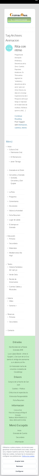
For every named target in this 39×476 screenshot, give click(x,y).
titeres (24, 128)
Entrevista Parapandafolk (18, 396)
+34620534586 (20, 20)
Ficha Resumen (14, 215)
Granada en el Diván (16, 170)
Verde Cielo (13, 275)
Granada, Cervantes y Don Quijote (17, 180)
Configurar (19, 471)
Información (19, 442)
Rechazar (19, 466)
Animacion (22, 125)
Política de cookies (28, 456)
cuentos (18, 128)
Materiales (13, 248)
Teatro (10, 264)
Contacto (11, 330)
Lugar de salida (14, 220)
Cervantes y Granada (16, 175)
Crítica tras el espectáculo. (18, 392)
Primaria (12, 239)
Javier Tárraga (16, 162)
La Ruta (12, 192)
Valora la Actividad (16, 211)
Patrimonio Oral (16, 152)
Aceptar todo (19, 461)
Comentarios (13, 201)
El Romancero (16, 157)
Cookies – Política (18, 389)
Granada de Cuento (20, 433)
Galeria (10, 298)
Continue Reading (18, 117)
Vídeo (11, 301)
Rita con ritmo (20, 48)
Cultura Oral (13, 149)
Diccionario (13, 206)
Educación (11, 236)
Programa (12, 197)
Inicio (9, 147)
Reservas (11, 314)
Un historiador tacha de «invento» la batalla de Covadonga (18, 369)
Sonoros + (13, 306)
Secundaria (13, 243)
